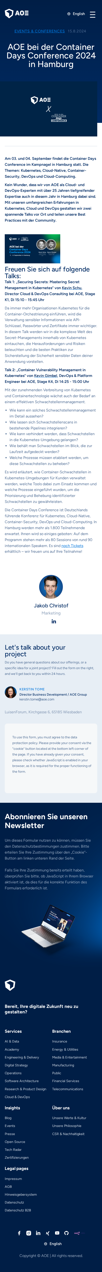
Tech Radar (13, 1149)
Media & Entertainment (69, 1057)
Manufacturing (63, 1065)
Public (56, 1073)
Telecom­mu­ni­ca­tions (67, 1089)
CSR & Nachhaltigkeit (68, 1134)
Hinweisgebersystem (21, 1194)
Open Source (15, 1142)
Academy (12, 1049)
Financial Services (65, 1081)
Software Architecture (22, 1081)
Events (10, 1126)
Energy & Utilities (65, 1049)
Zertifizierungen (17, 1157)
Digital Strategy (16, 1065)
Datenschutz (14, 1202)
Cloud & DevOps (17, 1097)
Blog (8, 1118)
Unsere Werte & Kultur (69, 1118)
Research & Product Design (25, 1089)
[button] (92, 14)
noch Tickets (72, 545)
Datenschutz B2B (18, 1210)
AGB (8, 1186)
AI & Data (12, 1041)
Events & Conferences (39, 31)
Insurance (59, 1041)
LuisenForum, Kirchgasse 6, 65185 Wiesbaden (43, 712)
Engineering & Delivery (22, 1057)
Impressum (13, 1179)
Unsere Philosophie (66, 1126)
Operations (13, 1073)
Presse (10, 1134)
